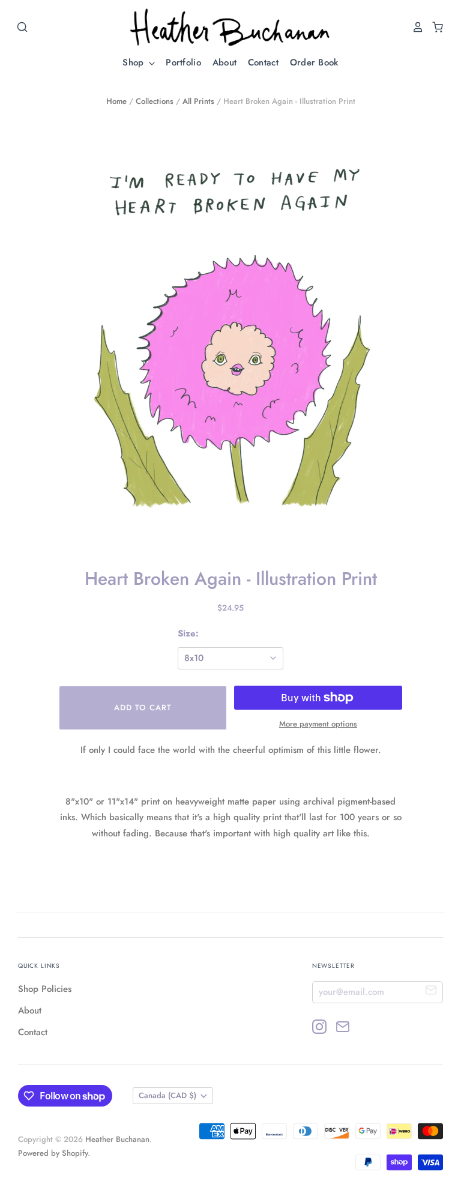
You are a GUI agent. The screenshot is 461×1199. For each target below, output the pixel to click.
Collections (154, 101)
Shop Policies (44, 988)
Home (116, 101)
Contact (263, 62)
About (224, 62)
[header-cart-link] (434, 27)
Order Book (314, 62)
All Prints (198, 101)
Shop (134, 62)
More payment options (318, 723)
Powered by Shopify (53, 1153)
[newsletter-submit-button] (431, 991)
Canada (167, 1095)
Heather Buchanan (117, 1139)
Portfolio (183, 62)
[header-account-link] (415, 27)
